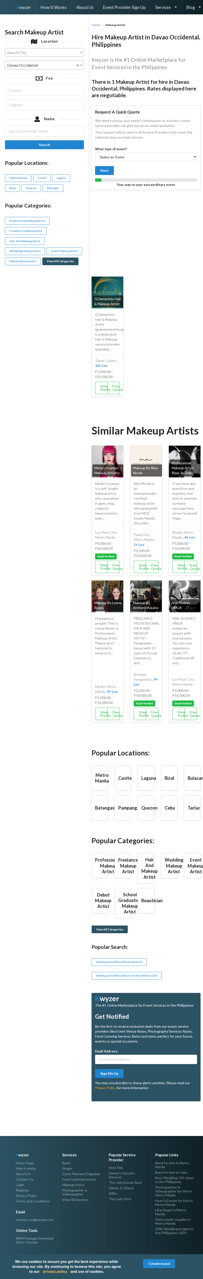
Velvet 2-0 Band (121, 1188)
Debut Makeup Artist (22, 261)
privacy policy (55, 1271)
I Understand (159, 1263)
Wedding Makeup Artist (25, 251)
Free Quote (116, 388)
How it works (26, 1168)
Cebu (170, 808)
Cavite (42, 178)
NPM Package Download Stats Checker (35, 1240)
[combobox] (44, 52)
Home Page (25, 1163)
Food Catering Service (79, 1179)
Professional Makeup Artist (27, 221)
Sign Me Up (109, 1073)
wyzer (24, 7)
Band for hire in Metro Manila (172, 1165)
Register (22, 1190)
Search (44, 145)
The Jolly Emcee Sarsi (125, 1182)
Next (104, 170)
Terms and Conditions (33, 1201)
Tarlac (194, 808)
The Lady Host (120, 1199)
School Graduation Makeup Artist (130, 903)
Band (66, 1163)
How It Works (54, 7)
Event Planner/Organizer (81, 1174)
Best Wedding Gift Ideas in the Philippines (174, 1180)
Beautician (152, 900)
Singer (67, 1168)
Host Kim (116, 1168)
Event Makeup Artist (64, 251)
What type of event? (111, 149)
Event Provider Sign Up (124, 7)
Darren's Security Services (122, 1175)
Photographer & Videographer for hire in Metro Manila (173, 1191)
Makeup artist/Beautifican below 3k (119, 962)
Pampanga (129, 808)
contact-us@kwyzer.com (35, 1220)
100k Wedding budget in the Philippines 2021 (174, 1231)
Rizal (12, 188)
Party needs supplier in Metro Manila (173, 1221)
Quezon (149, 808)
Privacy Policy (105, 1088)
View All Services (75, 1199)
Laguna (61, 178)
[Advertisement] (146, 232)
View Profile (103, 388)
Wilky (113, 1193)
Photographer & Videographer (74, 1192)
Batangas (53, 188)
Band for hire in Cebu (171, 1172)
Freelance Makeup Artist (25, 231)
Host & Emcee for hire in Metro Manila (174, 1202)
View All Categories (60, 261)
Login (20, 1185)
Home (96, 25)
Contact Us (25, 1179)
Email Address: (106, 1051)
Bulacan (31, 188)
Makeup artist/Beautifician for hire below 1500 (126, 975)
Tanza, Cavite (105, 360)
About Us (85, 7)
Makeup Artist (73, 1185)
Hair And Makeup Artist (24, 241)
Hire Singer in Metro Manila (170, 1212)
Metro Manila (18, 178)
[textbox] (44, 52)
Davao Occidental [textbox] (43, 65)
